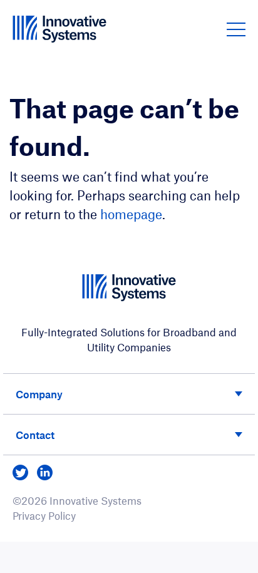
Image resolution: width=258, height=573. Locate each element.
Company (39, 394)
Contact (35, 434)
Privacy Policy (44, 515)
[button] (236, 29)
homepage (131, 214)
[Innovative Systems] (59, 29)
